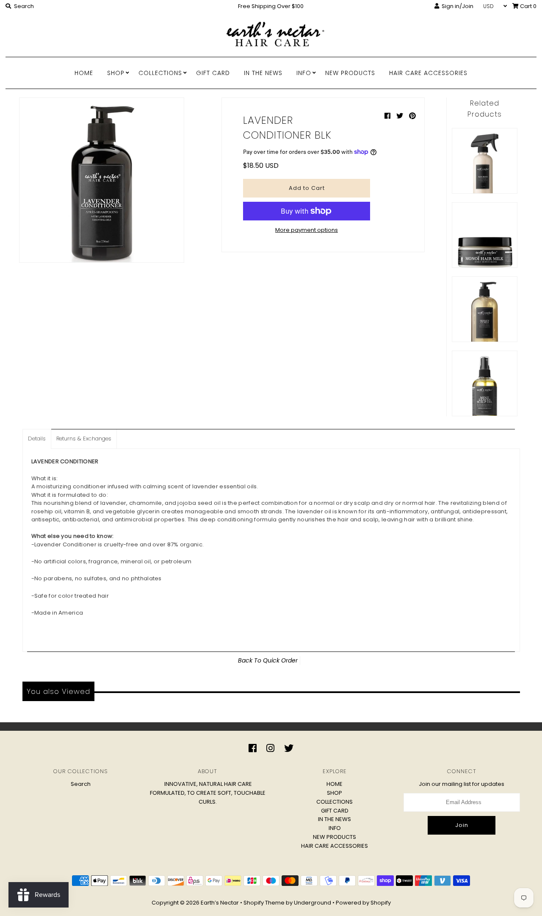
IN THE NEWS (263, 73)
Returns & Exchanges (83, 438)
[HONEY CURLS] (484, 309)
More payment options (306, 230)
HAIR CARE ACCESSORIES (428, 73)
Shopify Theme (264, 903)
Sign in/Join (456, 6)
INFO (303, 73)
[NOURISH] (484, 160)
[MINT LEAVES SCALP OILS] (484, 383)
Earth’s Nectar (220, 903)
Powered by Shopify (363, 903)
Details (37, 438)
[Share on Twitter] (400, 116)
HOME (84, 73)
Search (81, 784)
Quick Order (280, 660)
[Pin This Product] (412, 116)
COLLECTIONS (160, 73)
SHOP (115, 73)
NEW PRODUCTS (350, 73)
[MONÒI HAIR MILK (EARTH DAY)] (484, 235)
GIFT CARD (213, 73)
